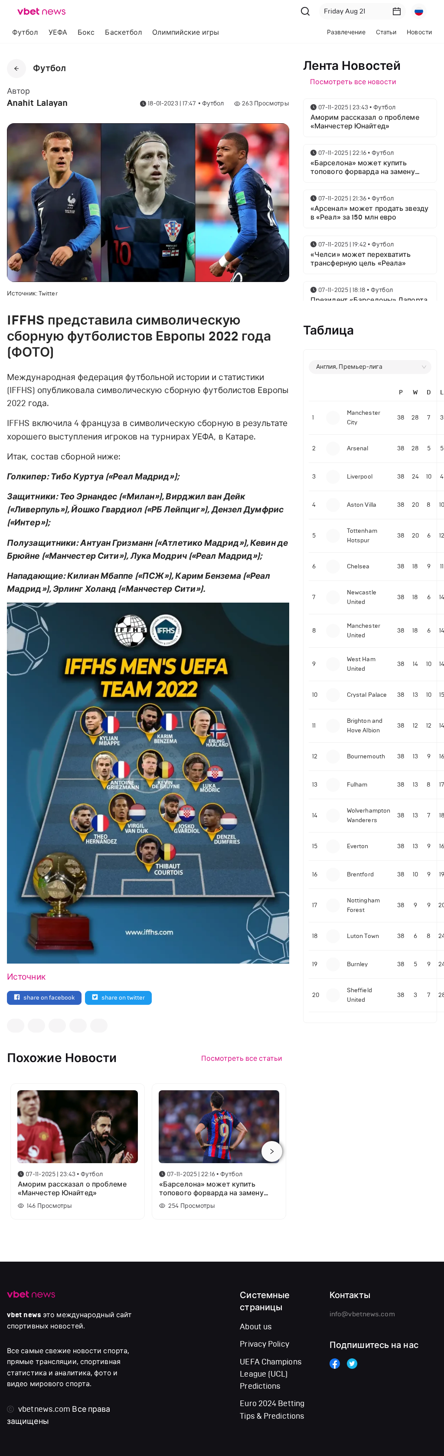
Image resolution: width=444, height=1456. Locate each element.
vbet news (24, 1315)
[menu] (145, 32)
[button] (396, 11)
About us (256, 1326)
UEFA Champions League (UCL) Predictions (270, 1374)
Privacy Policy (264, 1344)
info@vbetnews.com (362, 1314)
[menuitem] (25, 33)
